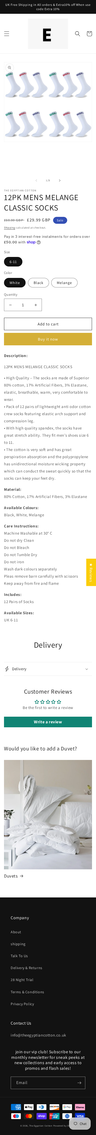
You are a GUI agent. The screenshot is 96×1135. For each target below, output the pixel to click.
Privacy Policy (22, 1003)
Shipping (9, 227)
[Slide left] (36, 180)
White (15, 282)
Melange (64, 282)
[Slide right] (60, 180)
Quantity (10, 294)
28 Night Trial (22, 979)
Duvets (11, 876)
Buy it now (48, 339)
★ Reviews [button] (91, 572)
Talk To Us (19, 955)
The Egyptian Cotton (40, 1125)
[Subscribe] (79, 1083)
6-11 (13, 261)
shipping (18, 943)
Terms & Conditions (27, 992)
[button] (7, 34)
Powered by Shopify (64, 1125)
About (16, 932)
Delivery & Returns (26, 967)
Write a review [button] (48, 722)
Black (38, 282)
